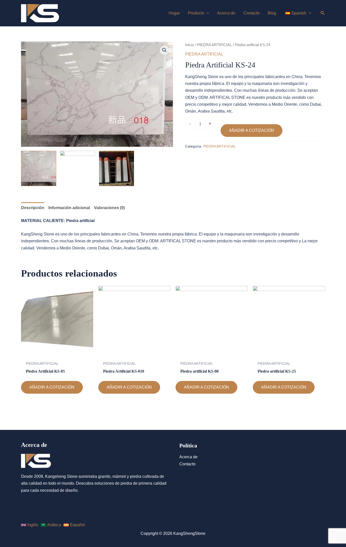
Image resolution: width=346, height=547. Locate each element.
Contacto (187, 464)
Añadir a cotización (251, 130)
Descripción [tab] (32, 208)
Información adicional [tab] (69, 208)
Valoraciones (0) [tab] (109, 208)
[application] (206, 13)
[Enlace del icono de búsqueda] (322, 13)
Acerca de (188, 457)
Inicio (189, 45)
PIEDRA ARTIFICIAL (214, 45)
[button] (164, 50)
